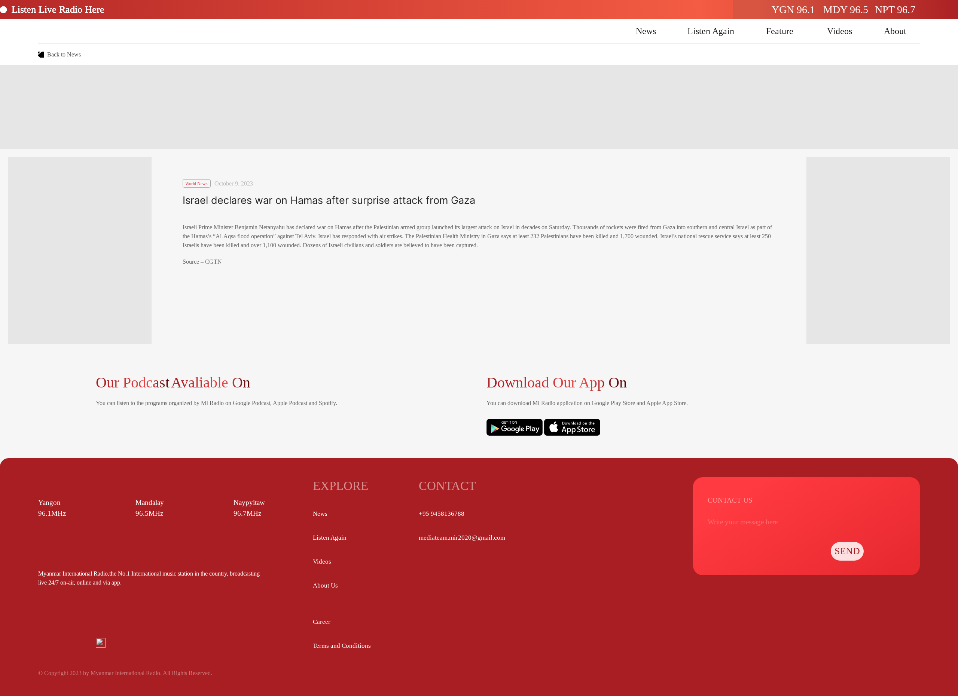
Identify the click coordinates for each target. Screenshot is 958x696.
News (646, 31)
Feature (779, 31)
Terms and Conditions (342, 645)
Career (321, 621)
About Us (325, 585)
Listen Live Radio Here (58, 9)
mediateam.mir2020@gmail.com (462, 537)
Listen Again (710, 31)
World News (196, 183)
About (895, 31)
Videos (839, 31)
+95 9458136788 (441, 513)
